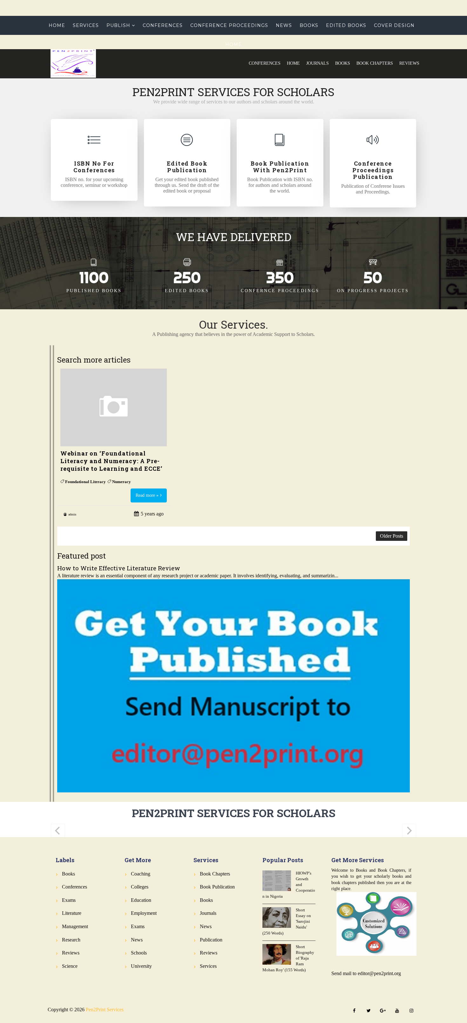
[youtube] (397, 1011)
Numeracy (121, 481)
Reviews (409, 63)
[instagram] (411, 1011)
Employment (144, 913)
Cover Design (394, 25)
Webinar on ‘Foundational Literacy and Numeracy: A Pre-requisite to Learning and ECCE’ (111, 460)
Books (342, 63)
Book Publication (217, 886)
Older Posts (391, 536)
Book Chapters (374, 63)
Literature (71, 913)
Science (70, 966)
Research (71, 939)
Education (141, 900)
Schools (139, 952)
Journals (317, 63)
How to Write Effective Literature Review (118, 568)
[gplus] (382, 1011)
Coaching (140, 873)
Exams (69, 900)
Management (75, 926)
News (284, 25)
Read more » (147, 495)
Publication (211, 939)
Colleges (139, 886)
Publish (118, 25)
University (141, 966)
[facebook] (354, 1011)
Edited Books (346, 25)
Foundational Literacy (85, 481)
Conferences (265, 63)
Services (86, 25)
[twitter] (368, 1011)
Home (293, 63)
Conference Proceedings (229, 25)
